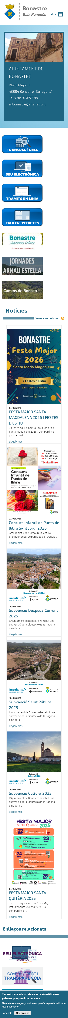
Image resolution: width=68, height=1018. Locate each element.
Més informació (10, 1006)
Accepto (7, 1013)
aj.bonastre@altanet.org (27, 104)
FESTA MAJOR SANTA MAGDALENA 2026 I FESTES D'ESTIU (33, 418)
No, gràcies (22, 1013)
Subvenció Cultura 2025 (30, 793)
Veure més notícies (47, 318)
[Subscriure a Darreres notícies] (62, 318)
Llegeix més (15, 441)
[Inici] (10, 18)
